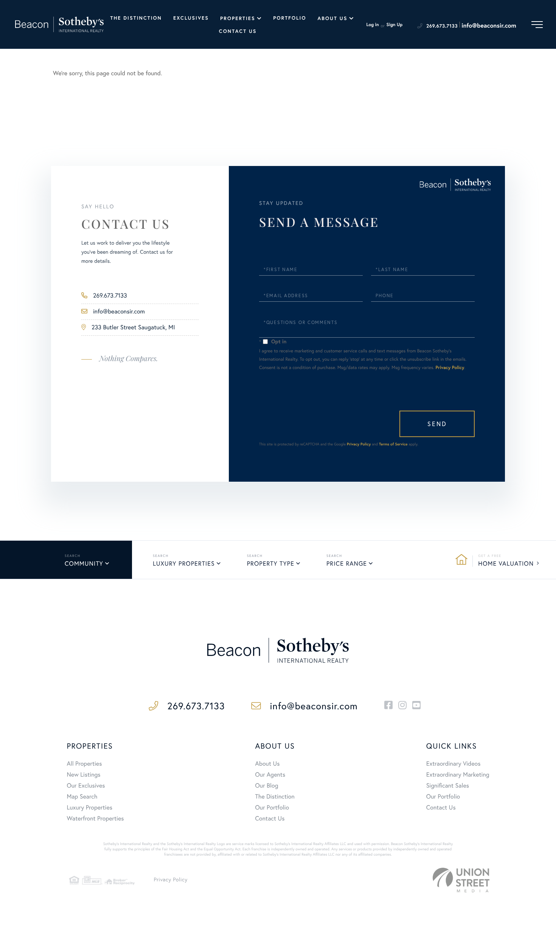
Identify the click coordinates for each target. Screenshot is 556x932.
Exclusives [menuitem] (191, 18)
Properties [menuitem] (237, 18)
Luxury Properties (184, 564)
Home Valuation (506, 564)
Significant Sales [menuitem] (447, 785)
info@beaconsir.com (488, 25)
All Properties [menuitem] (84, 764)
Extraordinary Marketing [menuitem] (457, 774)
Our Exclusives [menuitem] (86, 785)
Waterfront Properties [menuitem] (95, 818)
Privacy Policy (450, 368)
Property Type (270, 564)
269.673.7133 (442, 25)
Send (437, 424)
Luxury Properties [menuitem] (89, 807)
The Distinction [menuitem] (136, 18)
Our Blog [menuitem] (266, 785)
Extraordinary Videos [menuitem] (453, 764)
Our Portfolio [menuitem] (272, 807)
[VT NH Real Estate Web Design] (461, 880)
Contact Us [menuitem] (238, 31)
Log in (372, 25)
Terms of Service (393, 444)
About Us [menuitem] (332, 18)
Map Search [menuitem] (82, 796)
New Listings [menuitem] (83, 774)
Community (84, 564)
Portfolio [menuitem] (289, 18)
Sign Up (395, 25)
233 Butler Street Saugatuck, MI (133, 327)
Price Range (346, 564)
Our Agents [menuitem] (270, 774)
